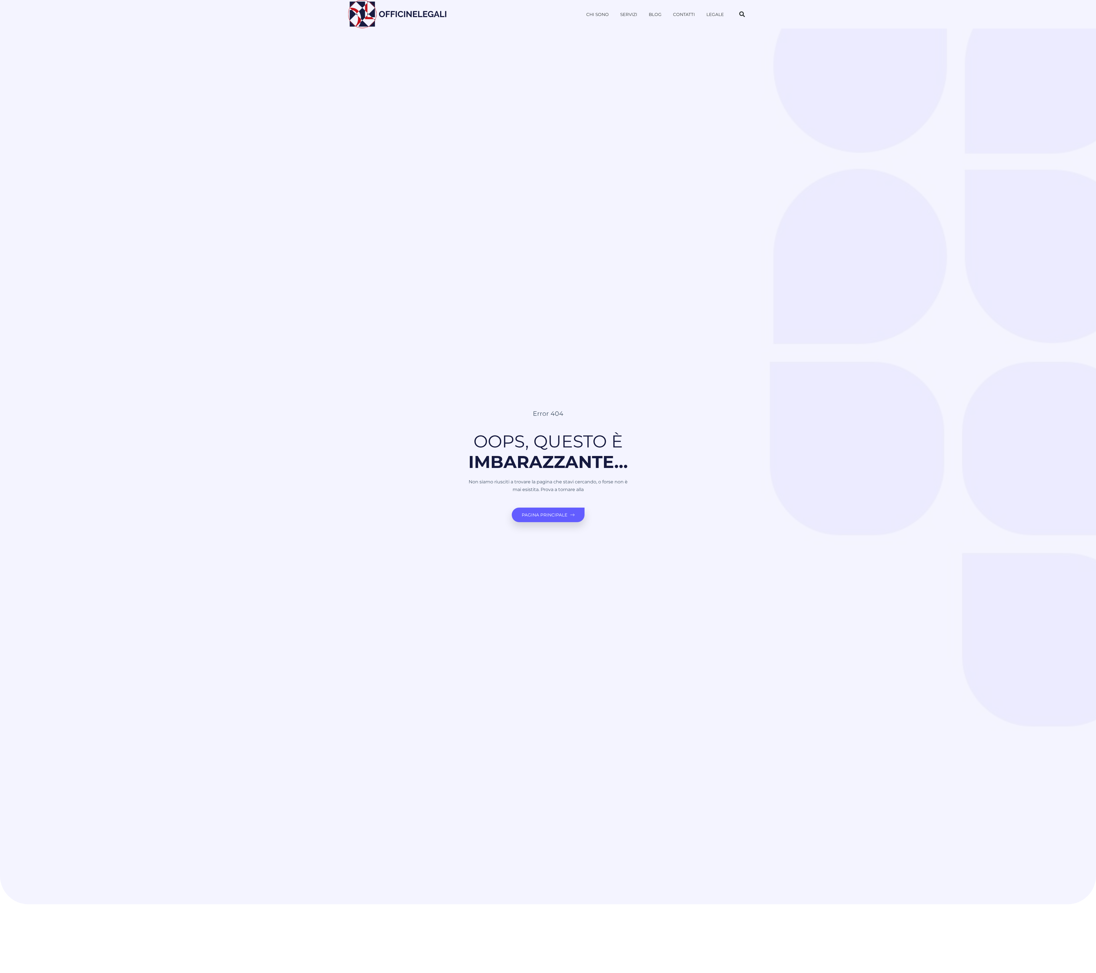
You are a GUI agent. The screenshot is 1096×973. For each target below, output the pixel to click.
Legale (715, 14)
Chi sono (597, 14)
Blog (655, 14)
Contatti (684, 14)
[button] (742, 14)
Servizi (628, 14)
